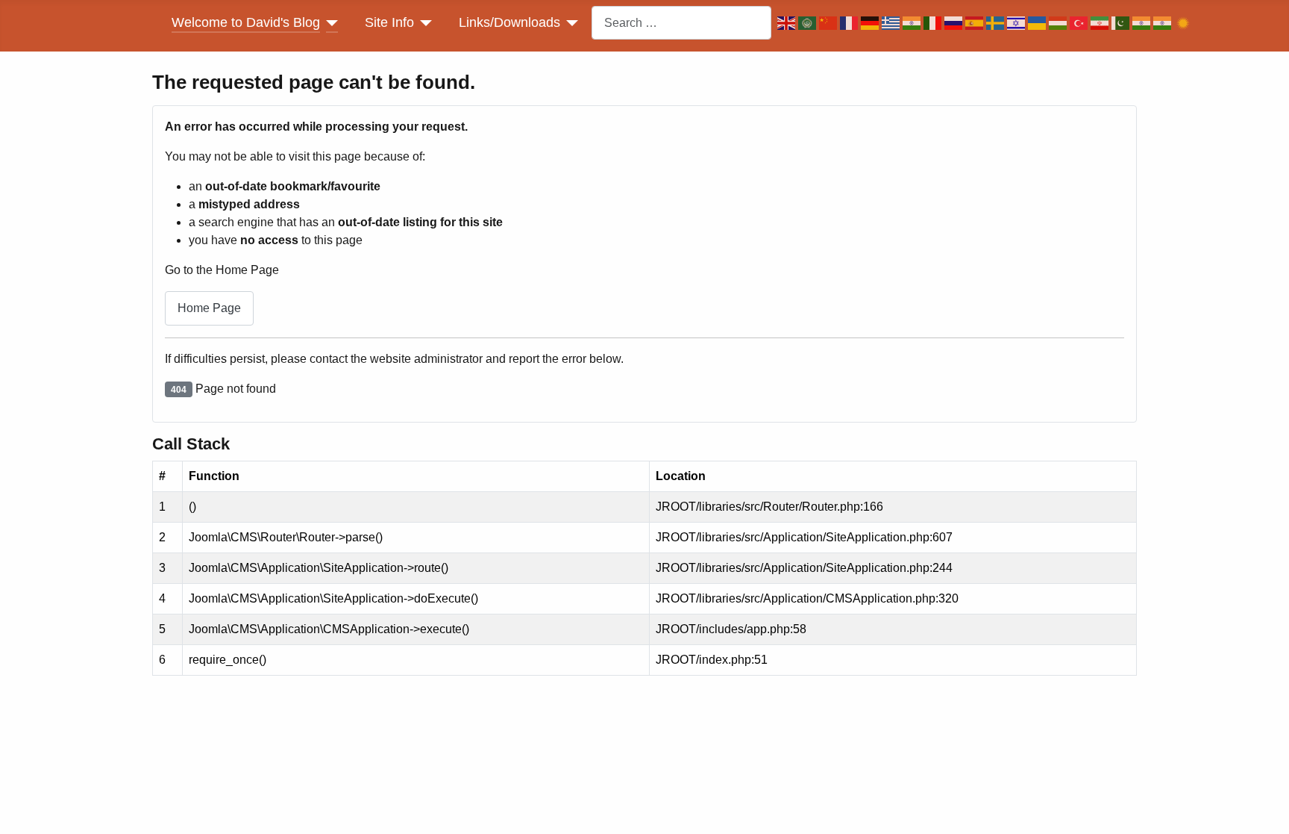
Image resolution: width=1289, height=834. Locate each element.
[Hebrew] (1017, 22)
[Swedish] (996, 22)
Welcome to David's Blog (246, 22)
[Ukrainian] (1038, 22)
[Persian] (1101, 22)
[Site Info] (423, 22)
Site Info (389, 22)
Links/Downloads (509, 22)
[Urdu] (1121, 22)
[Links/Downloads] (569, 22)
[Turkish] (1080, 22)
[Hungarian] (1059, 22)
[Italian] (933, 22)
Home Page (209, 308)
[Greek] (892, 22)
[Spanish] (975, 22)
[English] (787, 22)
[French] (850, 22)
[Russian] (954, 22)
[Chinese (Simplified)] (829, 22)
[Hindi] (913, 22)
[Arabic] (808, 22)
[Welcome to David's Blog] (329, 22)
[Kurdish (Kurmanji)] (1184, 22)
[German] (871, 22)
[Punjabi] (1142, 22)
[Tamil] (1163, 22)
